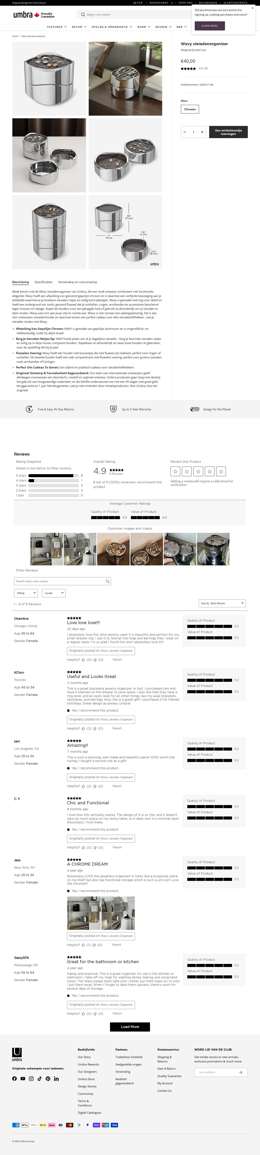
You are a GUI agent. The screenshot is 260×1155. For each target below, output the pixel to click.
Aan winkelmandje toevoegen (228, 132)
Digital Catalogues (89, 1112)
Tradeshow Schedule (129, 1057)
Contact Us (164, 1091)
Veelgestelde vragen (129, 1064)
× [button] (253, 8)
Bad (180, 27)
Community (85, 1094)
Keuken (161, 27)
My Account (165, 1083)
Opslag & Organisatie (110, 27)
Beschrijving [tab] (20, 282)
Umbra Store (86, 1079)
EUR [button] (140, 2)
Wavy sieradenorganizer (33, 36)
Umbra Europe (27, 1141)
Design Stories (87, 1086)
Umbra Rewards (88, 1064)
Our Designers (87, 1071)
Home (15, 36)
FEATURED (55, 27)
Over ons (186, 2)
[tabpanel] (87, 340)
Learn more (210, 25)
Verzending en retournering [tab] (77, 282)
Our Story (84, 1057)
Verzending (123, 1071)
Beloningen (208, 2)
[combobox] (139, 14)
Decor (77, 27)
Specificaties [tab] (43, 282)
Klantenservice (236, 2)
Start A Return (166, 1068)
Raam (141, 27)
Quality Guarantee (169, 1076)
